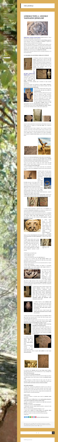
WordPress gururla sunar (28, 439)
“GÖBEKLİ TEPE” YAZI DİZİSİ (7, 38)
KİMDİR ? (4, 11)
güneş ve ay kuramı (37, 424)
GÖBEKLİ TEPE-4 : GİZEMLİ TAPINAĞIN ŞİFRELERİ (36, 17)
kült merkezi (29, 425)
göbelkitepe (31, 424)
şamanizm (32, 425)
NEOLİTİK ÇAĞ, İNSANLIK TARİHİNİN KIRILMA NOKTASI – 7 (8, 25)
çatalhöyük (27, 424)
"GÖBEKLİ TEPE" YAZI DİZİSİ (36, 423)
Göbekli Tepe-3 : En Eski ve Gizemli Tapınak (32, 37)
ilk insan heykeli (42, 424)
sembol (36, 425)
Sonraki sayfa (53, 432)
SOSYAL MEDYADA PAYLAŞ (43, 417)
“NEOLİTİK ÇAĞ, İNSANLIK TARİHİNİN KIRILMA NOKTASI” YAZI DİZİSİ (8, 50)
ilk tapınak (47, 424)
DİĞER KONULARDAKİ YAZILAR (8, 45)
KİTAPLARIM (5, 47)
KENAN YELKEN (8, 4)
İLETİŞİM (4, 13)
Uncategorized (43, 423)
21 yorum (40, 425)
